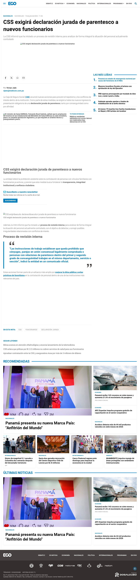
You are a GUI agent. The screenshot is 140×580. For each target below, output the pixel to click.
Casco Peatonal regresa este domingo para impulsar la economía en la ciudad (85, 460)
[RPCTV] (41, 567)
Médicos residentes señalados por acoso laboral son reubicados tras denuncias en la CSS (81, 119)
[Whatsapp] (17, 78)
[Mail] (23, 78)
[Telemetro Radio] (99, 567)
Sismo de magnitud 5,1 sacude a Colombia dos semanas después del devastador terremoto (18, 460)
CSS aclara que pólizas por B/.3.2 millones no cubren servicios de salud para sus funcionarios (43, 349)
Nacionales (81, 3)
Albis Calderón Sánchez (101, 400)
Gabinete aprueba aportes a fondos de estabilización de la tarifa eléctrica (113, 102)
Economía (70, 3)
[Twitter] (11, 78)
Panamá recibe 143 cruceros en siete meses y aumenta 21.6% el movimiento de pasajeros (114, 396)
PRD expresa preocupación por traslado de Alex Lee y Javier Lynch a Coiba (117, 95)
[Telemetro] (31, 567)
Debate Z (49, 3)
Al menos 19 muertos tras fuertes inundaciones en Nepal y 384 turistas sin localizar (117, 110)
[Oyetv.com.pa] (51, 567)
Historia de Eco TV (29, 572)
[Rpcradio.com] (79, 567)
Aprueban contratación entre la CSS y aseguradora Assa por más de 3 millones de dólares (42, 353)
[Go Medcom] (70, 567)
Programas (118, 3)
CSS (27, 97)
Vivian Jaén (12, 88)
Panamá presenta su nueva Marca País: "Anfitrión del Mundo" (40, 425)
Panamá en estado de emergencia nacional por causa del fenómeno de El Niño (116, 80)
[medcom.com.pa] (108, 567)
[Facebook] (5, 78)
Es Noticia (59, 3)
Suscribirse (10, 201)
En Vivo (129, 3)
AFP (6, 465)
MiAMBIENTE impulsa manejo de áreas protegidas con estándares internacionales (120, 460)
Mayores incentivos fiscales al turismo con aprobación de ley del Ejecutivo (115, 87)
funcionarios (31, 330)
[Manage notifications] (135, 568)
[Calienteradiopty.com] (89, 567)
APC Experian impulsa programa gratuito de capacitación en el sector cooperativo (113, 411)
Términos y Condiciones (12, 572)
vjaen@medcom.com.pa (13, 91)
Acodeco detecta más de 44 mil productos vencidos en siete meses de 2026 (113, 426)
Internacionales (104, 3)
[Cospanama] (60, 567)
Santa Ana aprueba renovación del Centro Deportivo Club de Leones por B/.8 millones (52, 460)
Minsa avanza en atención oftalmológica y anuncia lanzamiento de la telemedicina (39, 345)
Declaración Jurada (50, 330)
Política (91, 3)
